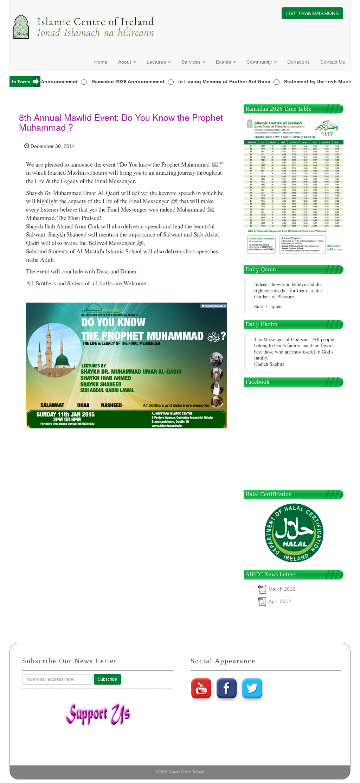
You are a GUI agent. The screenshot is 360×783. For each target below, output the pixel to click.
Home (101, 62)
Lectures (157, 62)
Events (224, 62)
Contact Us (332, 62)
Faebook (227, 688)
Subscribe (107, 679)
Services (191, 62)
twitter (253, 688)
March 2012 (282, 589)
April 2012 (280, 601)
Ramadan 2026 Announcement (119, 81)
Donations (298, 62)
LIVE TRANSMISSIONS (312, 13)
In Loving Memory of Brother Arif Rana (216, 81)
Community (259, 62)
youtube (201, 688)
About (125, 62)
